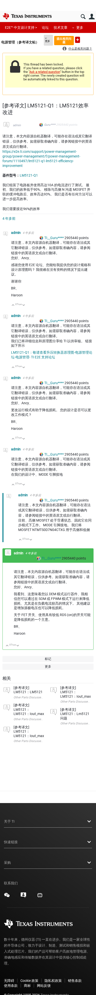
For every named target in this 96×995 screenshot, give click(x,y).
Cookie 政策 (29, 981)
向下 (24, 305)
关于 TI (9, 821)
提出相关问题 (64, 40)
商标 (27, 986)
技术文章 (60, 28)
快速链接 (11, 842)
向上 (13, 305)
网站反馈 (44, 986)
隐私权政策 (53, 981)
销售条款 (75, 981)
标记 (48, 659)
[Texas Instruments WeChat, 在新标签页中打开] (7, 897)
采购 (7, 863)
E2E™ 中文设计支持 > (21, 28)
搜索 (83, 16)
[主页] (27, 16)
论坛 (45, 28)
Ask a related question (44, 72)
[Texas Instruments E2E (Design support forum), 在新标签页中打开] (23, 897)
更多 (79, 28)
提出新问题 (77, 40)
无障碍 (9, 981)
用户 (91, 16)
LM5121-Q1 (29, 175)
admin (17, 125)
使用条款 (11, 986)
